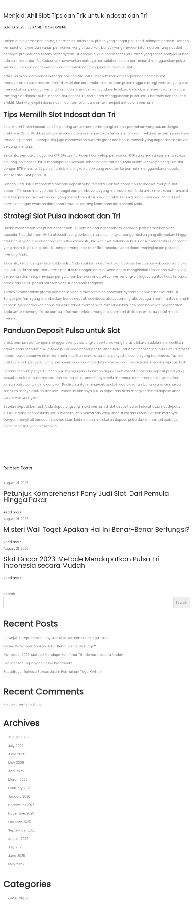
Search (9, 593)
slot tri (73, 270)
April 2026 (16, 771)
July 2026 (16, 745)
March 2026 (18, 779)
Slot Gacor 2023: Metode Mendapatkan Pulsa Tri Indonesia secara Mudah (82, 562)
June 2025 (16, 855)
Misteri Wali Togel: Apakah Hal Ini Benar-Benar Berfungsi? (96, 529)
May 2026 (16, 762)
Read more (13, 512)
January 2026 (19, 796)
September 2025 (22, 830)
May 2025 (16, 864)
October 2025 (19, 821)
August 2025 (18, 838)
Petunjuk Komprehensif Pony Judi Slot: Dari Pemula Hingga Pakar (86, 496)
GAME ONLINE (55, 27)
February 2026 (20, 788)
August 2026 (18, 737)
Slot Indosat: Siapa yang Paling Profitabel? (38, 663)
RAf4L (37, 27)
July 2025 (15, 847)
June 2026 (16, 754)
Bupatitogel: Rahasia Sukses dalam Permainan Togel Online (52, 671)
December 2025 (21, 805)
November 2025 (21, 813)
